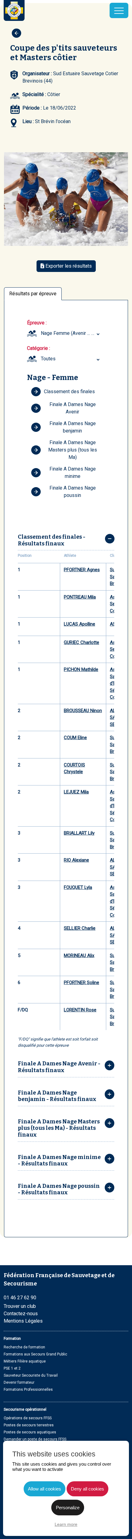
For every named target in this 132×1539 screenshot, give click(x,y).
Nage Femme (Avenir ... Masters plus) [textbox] (71, 333)
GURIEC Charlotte (81, 642)
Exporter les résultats (68, 266)
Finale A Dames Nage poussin (72, 491)
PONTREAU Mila (80, 597)
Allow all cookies (44, 1488)
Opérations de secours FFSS (28, 1418)
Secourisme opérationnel (25, 1409)
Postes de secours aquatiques (30, 1432)
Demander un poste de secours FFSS (35, 1439)
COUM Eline (75, 737)
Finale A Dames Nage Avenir (72, 408)
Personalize (68, 1507)
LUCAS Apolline (79, 624)
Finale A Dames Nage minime (72, 472)
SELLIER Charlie (79, 928)
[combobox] (71, 333)
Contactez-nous (21, 1313)
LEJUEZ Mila (76, 792)
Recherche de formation (24, 1347)
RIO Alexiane (76, 860)
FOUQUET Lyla (78, 887)
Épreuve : (37, 323)
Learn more (66, 1524)
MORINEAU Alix (79, 955)
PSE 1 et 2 (12, 1368)
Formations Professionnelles (28, 1389)
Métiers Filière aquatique (25, 1361)
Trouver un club (20, 1306)
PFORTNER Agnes (82, 569)
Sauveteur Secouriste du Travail (31, 1375)
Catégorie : (38, 348)
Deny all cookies (87, 1488)
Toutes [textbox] (48, 359)
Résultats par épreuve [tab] (32, 294)
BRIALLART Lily (79, 833)
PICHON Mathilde (81, 669)
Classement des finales (69, 391)
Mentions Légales (23, 1321)
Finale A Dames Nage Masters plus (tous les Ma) (72, 450)
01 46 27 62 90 (20, 1298)
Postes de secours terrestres (29, 1425)
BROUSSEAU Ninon (83, 710)
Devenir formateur (19, 1382)
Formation (12, 1338)
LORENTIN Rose (80, 1010)
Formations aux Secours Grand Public (35, 1354)
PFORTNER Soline (81, 982)
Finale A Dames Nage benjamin (72, 427)
